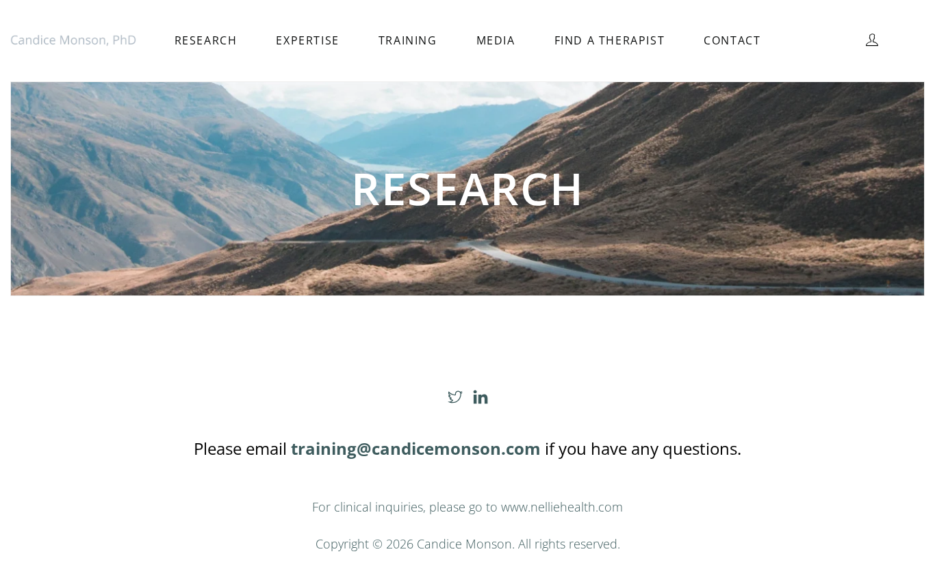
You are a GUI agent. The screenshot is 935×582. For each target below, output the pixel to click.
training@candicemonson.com (416, 448)
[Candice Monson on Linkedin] (480, 397)
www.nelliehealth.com (562, 507)
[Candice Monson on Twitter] (455, 397)
